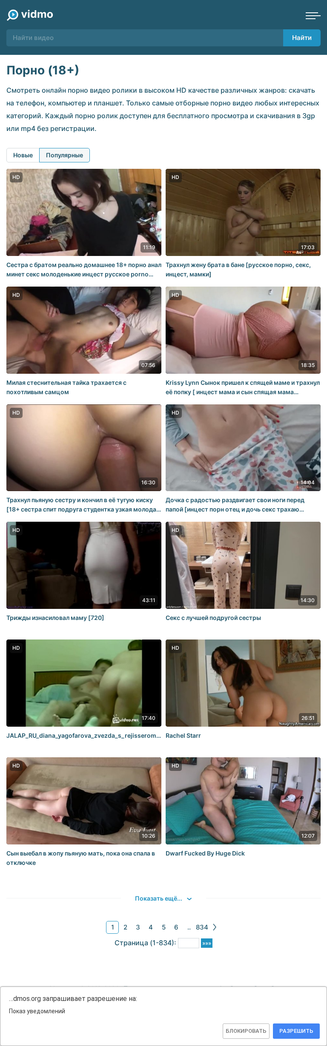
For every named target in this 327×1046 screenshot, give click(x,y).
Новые (23, 155)
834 (202, 927)
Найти (302, 38)
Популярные (64, 155)
